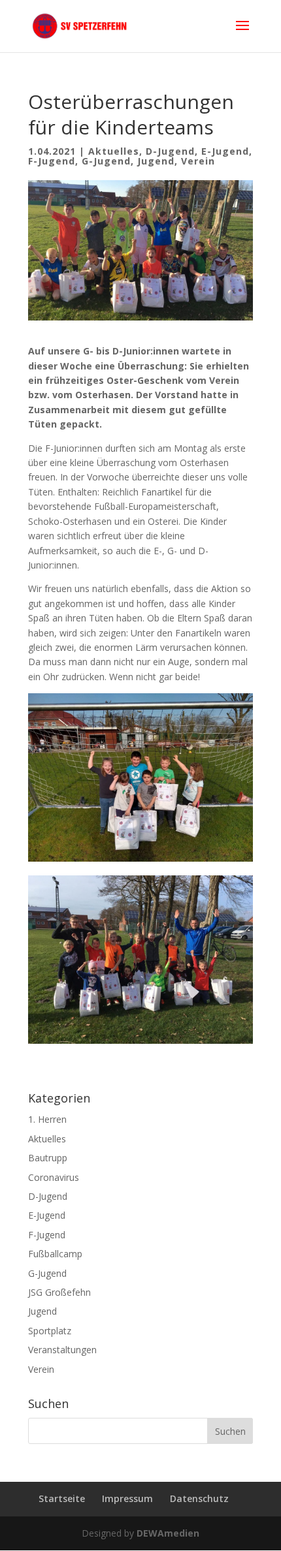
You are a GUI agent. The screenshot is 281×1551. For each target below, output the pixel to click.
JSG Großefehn (59, 1292)
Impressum (127, 1498)
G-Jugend (106, 161)
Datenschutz (199, 1498)
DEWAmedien (168, 1533)
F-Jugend (51, 161)
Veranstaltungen (62, 1349)
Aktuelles (113, 151)
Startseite (62, 1498)
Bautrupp (47, 1158)
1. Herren (47, 1119)
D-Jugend (170, 151)
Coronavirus (53, 1177)
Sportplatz (49, 1330)
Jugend (155, 161)
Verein (198, 161)
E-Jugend (225, 151)
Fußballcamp (55, 1253)
